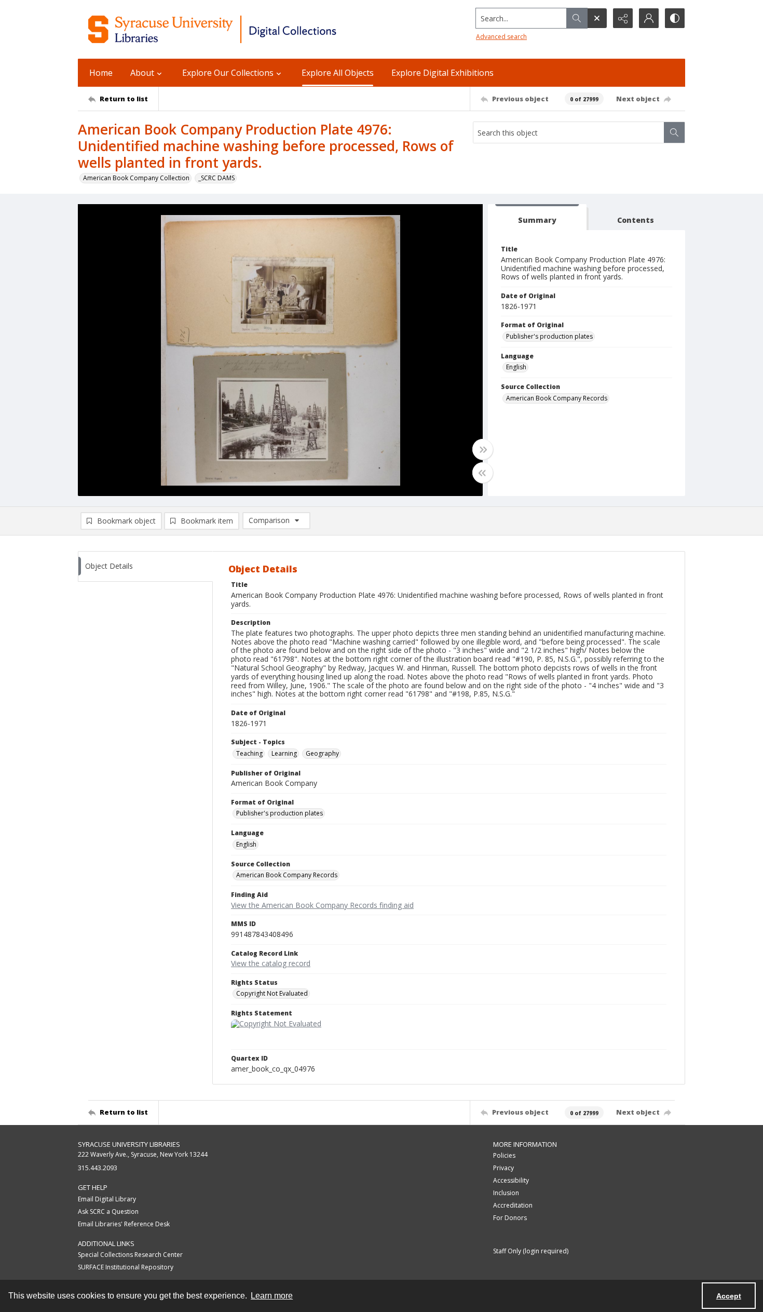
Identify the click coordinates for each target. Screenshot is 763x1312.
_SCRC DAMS (216, 177)
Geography (322, 753)
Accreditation (513, 1205)
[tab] (537, 217)
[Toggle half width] (482, 472)
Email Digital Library (107, 1199)
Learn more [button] (272, 1295)
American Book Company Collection (136, 177)
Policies (504, 1155)
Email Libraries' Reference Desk (124, 1224)
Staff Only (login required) (530, 1251)
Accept (728, 1296)
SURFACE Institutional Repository (125, 1267)
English (516, 367)
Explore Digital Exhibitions (442, 72)
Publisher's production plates (549, 336)
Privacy (503, 1167)
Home (101, 72)
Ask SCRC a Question (108, 1211)
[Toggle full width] (482, 449)
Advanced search (501, 36)
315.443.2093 (97, 1167)
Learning (284, 753)
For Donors (510, 1217)
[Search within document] (674, 132)
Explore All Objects (338, 72)
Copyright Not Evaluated (272, 993)
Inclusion (506, 1192)
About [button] (142, 72)
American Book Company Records (556, 398)
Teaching (249, 753)
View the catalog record (270, 963)
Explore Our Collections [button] (228, 72)
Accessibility (511, 1180)
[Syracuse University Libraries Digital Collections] (242, 29)
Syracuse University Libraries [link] (129, 1144)
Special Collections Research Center (130, 1254)
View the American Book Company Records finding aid (322, 905)
